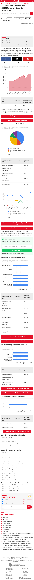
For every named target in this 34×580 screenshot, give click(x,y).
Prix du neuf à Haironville (9, 478)
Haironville (5, 452)
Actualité (6, 3)
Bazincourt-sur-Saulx (11, 19)
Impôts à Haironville (7, 470)
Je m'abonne (16, 250)
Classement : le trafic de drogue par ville (17, 431)
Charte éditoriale (19, 557)
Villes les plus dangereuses (17, 116)
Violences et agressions (23, 42)
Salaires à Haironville (7, 466)
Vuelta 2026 (6, 529)
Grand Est (21, 3)
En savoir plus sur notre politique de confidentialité (13, 253)
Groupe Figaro (29, 560)
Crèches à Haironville (8, 472)
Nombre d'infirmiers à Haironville (11, 458)
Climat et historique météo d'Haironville (13, 464)
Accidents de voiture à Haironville (11, 462)
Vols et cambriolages (23, 41)
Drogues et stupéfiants (23, 44)
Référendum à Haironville (9, 480)
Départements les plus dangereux (17, 120)
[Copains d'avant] (9, 575)
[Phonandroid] (25, 578)
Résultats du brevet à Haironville (11, 489)
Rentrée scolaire (7, 525)
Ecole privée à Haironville (9, 474)
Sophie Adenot (7, 523)
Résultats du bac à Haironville (10, 487)
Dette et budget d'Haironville (10, 468)
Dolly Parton (6, 517)
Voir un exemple (27, 499)
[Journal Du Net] (9, 572)
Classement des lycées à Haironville (12, 460)
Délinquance (13, 3)
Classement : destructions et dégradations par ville (17, 223)
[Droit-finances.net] (25, 572)
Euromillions (6, 531)
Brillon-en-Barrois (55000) (9, 441)
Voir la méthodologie (24, 113)
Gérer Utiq (14, 560)
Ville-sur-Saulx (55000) (8, 445)
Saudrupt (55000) (7, 437)
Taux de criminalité (8, 41)
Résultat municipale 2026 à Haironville (12, 485)
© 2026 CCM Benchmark (17, 561)
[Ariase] (9, 578)
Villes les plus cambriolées (17, 336)
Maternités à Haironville (8, 476)
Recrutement (17, 558)
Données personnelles (25, 558)
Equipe (13, 557)
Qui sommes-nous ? (6, 557)
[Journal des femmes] (9, 569)
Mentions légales (21, 560)
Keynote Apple (7, 527)
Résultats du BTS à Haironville (10, 491)
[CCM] (25, 569)
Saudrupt (9, 17)
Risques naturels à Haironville (10, 456)
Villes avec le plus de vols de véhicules (17, 341)
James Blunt (6, 519)
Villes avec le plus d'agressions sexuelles (17, 388)
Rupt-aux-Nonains (19, 17)
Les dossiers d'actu (8, 504)
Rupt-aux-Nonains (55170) (9, 439)
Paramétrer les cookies (7, 560)
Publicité (26, 557)
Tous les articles (7, 558)
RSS (12, 558)
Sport (4, 502)
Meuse (27, 3)
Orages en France (7, 521)
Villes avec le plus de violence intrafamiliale (17, 393)
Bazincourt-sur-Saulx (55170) (10, 443)
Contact (30, 557)
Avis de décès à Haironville (9, 454)
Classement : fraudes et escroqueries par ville (17, 228)
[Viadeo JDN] (25, 575)
